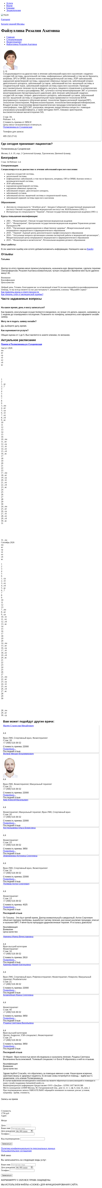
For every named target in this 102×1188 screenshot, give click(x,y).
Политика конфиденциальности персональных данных (28, 1148)
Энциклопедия (13, 10)
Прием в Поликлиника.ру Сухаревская (21, 344)
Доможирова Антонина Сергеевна (20, 856)
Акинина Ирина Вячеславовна (18, 936)
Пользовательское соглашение (16, 1151)
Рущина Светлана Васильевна (18, 1023)
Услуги (9, 3)
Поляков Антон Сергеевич (16, 884)
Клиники (10, 8)
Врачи (9, 6)
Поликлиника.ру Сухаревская (17, 127)
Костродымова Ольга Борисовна (19, 828)
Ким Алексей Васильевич (15, 800)
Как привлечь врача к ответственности (20, 292)
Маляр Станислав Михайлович (18, 726)
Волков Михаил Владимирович (18, 754)
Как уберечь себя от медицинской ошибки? (22, 294)
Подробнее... (9, 749)
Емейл (90, 249)
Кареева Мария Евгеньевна (17, 964)
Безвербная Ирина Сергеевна (18, 995)
